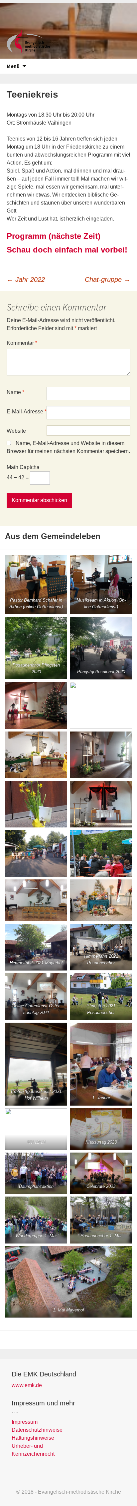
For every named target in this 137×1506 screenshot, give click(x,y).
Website (16, 431)
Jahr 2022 (26, 279)
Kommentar (22, 343)
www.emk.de (27, 1385)
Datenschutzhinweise (37, 1430)
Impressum (25, 1422)
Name (15, 392)
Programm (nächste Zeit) (53, 236)
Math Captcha (23, 467)
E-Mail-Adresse (27, 411)
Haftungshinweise (33, 1438)
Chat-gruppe (107, 279)
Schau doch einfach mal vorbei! (67, 249)
